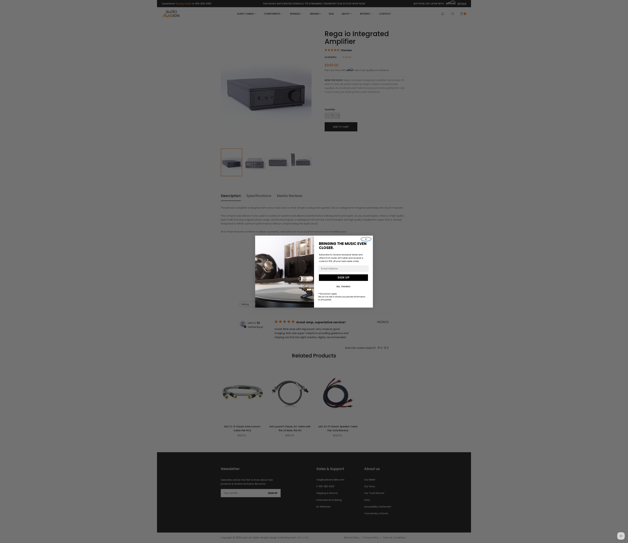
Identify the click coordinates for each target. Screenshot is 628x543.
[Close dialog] (366, 239)
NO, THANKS (343, 286)
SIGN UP (343, 277)
